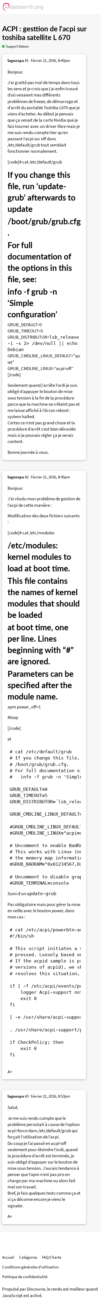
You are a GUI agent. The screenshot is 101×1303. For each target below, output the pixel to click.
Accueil (8, 1257)
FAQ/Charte (51, 1257)
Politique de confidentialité (24, 1276)
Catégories (28, 1257)
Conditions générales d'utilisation (30, 1266)
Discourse (36, 1289)
